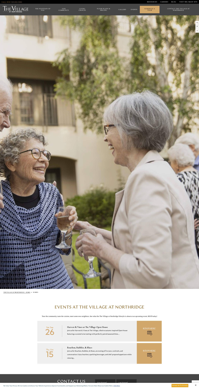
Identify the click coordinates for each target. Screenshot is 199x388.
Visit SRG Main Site (188, 2)
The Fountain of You (42, 9)
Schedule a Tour (149, 9)
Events (134, 9)
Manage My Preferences (180, 385)
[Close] (195, 385)
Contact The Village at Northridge (178, 9)
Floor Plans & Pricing (103, 9)
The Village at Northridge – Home (16, 292)
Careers (164, 2)
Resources (152, 2)
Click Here (116, 386)
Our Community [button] (63, 9)
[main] (99, 331)
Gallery (122, 9)
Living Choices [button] (82, 9)
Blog (173, 2)
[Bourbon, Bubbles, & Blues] (99, 353)
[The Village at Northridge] (15, 9)
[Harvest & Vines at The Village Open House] (99, 331)
